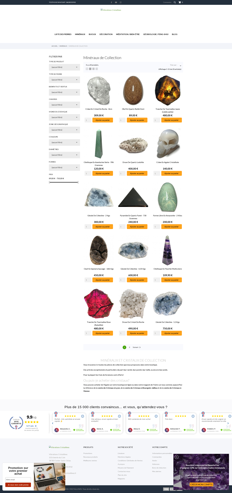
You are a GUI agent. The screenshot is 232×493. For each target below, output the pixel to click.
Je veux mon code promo (18, 485)
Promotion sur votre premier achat (18, 470)
